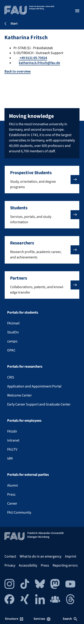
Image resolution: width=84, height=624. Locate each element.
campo (12, 341)
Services (39, 619)
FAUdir (12, 431)
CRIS (10, 377)
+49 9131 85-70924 (33, 57)
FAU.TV (12, 449)
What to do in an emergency (40, 556)
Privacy (9, 565)
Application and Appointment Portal (34, 386)
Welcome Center (19, 395)
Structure (11, 619)
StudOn (13, 332)
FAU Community (19, 512)
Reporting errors (65, 565)
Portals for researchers (24, 366)
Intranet (13, 440)
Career (12, 503)
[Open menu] (77, 11)
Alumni (12, 485)
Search (67, 619)
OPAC (11, 350)
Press (11, 494)
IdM (10, 458)
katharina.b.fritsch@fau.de (39, 62)
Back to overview (17, 71)
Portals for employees (24, 420)
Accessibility (28, 565)
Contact (10, 556)
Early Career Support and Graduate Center (39, 404)
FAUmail (13, 323)
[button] (42, 180)
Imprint (70, 556)
